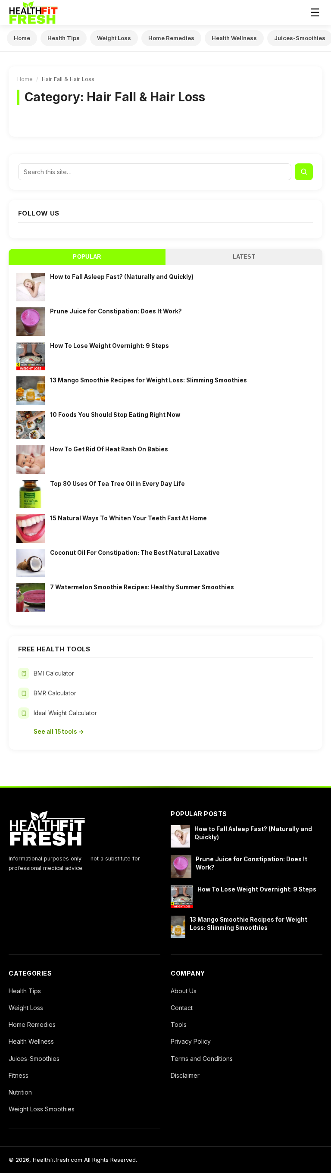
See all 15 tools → (59, 731)
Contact (182, 1007)
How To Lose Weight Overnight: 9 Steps (109, 345)
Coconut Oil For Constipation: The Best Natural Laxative (135, 552)
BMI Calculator (54, 673)
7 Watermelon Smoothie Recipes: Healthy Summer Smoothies (142, 587)
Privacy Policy (191, 1041)
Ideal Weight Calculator (65, 713)
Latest (244, 257)
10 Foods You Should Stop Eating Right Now (115, 414)
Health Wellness (234, 37)
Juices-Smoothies (34, 1058)
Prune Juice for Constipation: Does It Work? (116, 311)
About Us (184, 991)
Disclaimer (185, 1075)
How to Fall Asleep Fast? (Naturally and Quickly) (122, 276)
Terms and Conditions (202, 1058)
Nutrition (20, 1092)
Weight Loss (114, 37)
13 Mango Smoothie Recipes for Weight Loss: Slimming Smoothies (148, 380)
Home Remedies (171, 37)
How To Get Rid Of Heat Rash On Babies (109, 449)
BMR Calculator (55, 693)
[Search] (304, 171)
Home (22, 37)
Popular (87, 257)
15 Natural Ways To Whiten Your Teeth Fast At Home (128, 518)
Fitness (18, 1075)
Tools (179, 1024)
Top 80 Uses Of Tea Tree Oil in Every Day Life (117, 483)
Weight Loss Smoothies (42, 1109)
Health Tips (63, 37)
